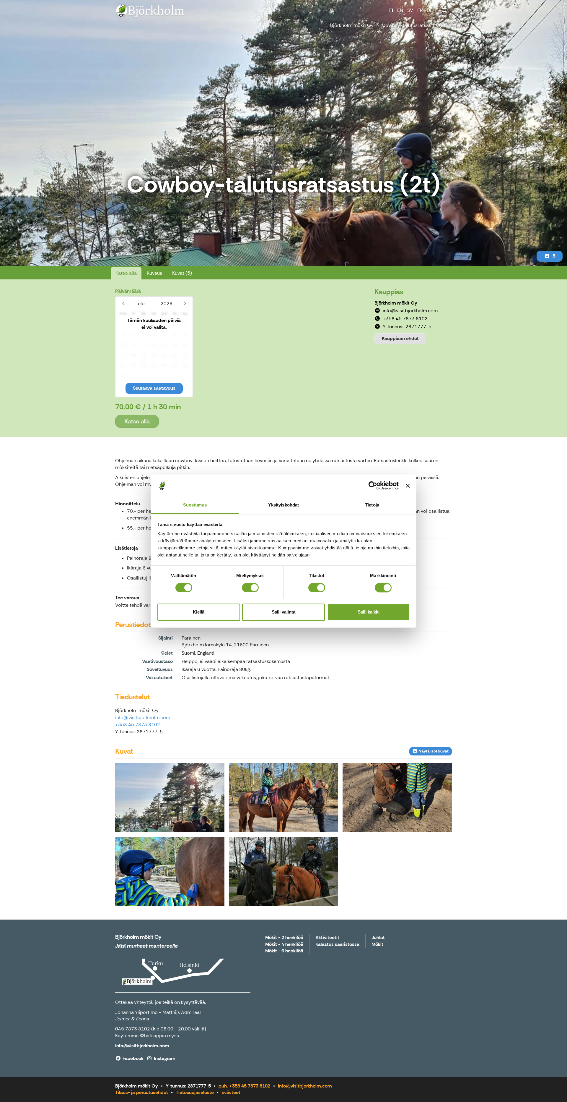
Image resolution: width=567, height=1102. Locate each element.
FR (420, 10)
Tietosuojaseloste (195, 1092)
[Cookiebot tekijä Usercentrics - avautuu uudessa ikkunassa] (373, 485)
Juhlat (378, 938)
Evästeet (230, 1092)
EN (400, 10)
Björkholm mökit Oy (352, 25)
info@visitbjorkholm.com (142, 717)
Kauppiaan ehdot (400, 338)
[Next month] (184, 304)
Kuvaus (154, 273)
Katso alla (126, 273)
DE (430, 10)
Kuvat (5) (182, 273)
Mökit (377, 944)
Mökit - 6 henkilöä (284, 951)
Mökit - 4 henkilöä (284, 944)
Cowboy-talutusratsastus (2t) (414, 25)
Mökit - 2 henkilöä (284, 938)
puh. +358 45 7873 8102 (244, 1086)
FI (391, 10)
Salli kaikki (368, 612)
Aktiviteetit (327, 938)
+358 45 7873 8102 (137, 724)
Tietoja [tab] (372, 505)
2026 (166, 303)
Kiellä (198, 612)
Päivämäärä (128, 291)
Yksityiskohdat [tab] (283, 505)
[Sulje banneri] (408, 485)
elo (141, 303)
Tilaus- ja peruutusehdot (141, 1092)
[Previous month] (123, 304)
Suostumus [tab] (195, 505)
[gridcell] (123, 324)
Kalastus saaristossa (337, 944)
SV (410, 10)
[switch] (250, 587)
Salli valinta (283, 612)
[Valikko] (444, 10)
